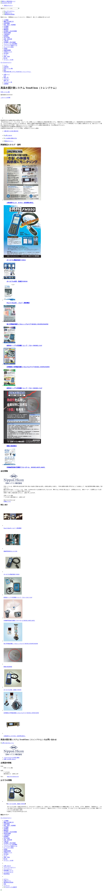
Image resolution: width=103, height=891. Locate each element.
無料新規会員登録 (8, 882)
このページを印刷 (5, 97)
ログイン (6, 879)
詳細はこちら (7, 501)
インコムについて (8, 872)
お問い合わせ (7, 865)
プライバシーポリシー (10, 867)
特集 (5, 884)
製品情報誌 (7, 873)
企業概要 (6, 83)
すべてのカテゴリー (6, 62)
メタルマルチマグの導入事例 (11, 757)
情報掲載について (8, 870)
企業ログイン (7, 880)
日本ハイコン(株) (5, 92)
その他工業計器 (14, 131)
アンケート (7, 885)
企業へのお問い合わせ (10, 759)
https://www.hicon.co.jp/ (13, 776)
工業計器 (6, 131)
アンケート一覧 (8, 82)
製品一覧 (6, 77)
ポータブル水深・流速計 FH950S (16, 803)
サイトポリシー (8, 869)
